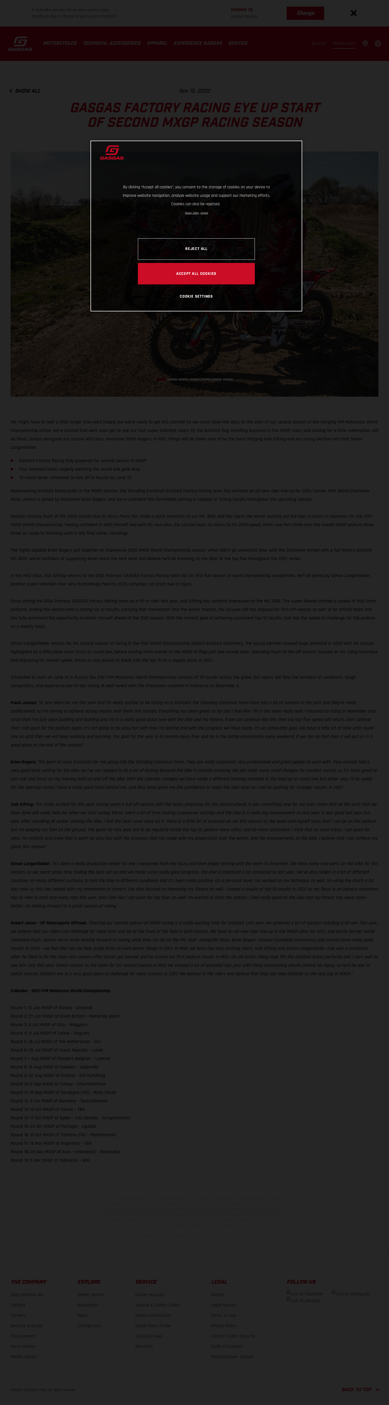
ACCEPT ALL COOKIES (196, 273)
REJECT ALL (196, 248)
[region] (196, 226)
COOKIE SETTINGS (196, 296)
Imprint (204, 212)
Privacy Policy (192, 212)
